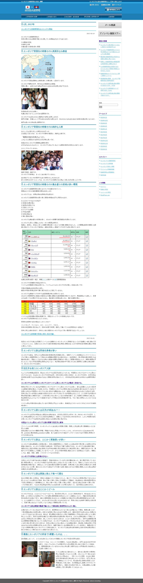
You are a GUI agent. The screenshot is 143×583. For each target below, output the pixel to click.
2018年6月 (104, 123)
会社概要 (112, 17)
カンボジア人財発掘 (107, 163)
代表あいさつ (92, 17)
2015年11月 (104, 143)
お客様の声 (71, 17)
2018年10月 (104, 120)
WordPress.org (105, 195)
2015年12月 (104, 140)
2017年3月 (104, 135)
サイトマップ (117, 5)
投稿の (104, 189)
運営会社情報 (106, 5)
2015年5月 (104, 149)
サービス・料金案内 (31, 17)
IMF (55, 279)
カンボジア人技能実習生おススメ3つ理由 (36, 29)
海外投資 (103, 175)
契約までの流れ (51, 17)
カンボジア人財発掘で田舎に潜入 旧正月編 (38, 334)
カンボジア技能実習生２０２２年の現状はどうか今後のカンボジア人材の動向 (110, 52)
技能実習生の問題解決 (107, 172)
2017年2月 (104, 138)
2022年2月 (104, 117)
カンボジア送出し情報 (107, 166)
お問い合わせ (95, 5)
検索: (100, 103)
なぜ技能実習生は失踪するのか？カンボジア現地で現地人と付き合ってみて (110, 68)
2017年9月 (104, 132)
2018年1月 (104, 129)
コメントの (106, 192)
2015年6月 (104, 146)
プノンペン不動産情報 (107, 169)
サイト (44, 279)
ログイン (103, 186)
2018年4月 (104, 126)
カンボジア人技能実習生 (108, 160)
